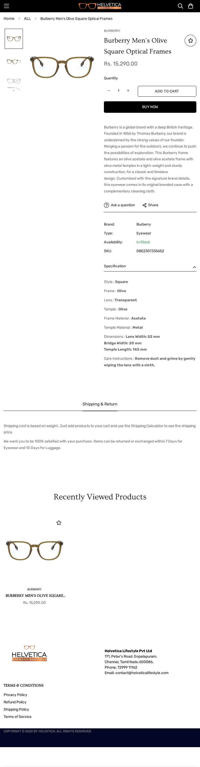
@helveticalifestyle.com (148, 673)
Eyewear (143, 233)
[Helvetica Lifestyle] (100, 6)
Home (9, 18)
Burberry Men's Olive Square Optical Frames (34, 596)
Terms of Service (18, 717)
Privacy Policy (15, 695)
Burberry (143, 224)
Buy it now (150, 107)
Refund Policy (15, 702)
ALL (27, 18)
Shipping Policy (16, 709)
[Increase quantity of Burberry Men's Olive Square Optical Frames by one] (128, 91)
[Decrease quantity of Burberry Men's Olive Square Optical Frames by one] (109, 91)
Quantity (111, 78)
